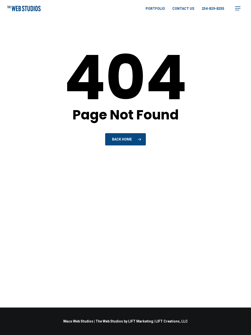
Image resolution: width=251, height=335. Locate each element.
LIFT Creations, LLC (171, 321)
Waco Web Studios (78, 321)
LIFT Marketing (140, 321)
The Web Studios (109, 321)
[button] (237, 8)
